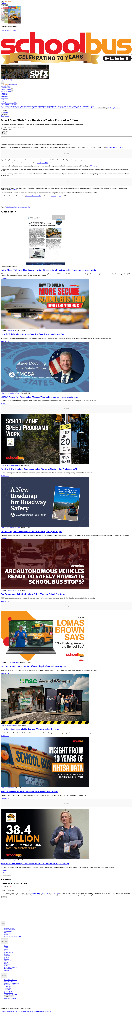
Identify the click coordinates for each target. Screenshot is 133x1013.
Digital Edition (11, 30)
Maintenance (4, 93)
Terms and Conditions (92, 108)
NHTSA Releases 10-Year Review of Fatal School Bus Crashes (29, 791)
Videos (14, 106)
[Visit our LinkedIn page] (3, 880)
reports (93, 166)
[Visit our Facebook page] (2, 880)
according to (42, 163)
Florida (7, 207)
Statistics (42, 106)
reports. (114, 147)
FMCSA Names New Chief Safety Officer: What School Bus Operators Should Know (40, 397)
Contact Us (59, 108)
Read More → (5, 278)
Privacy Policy (81, 108)
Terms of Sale (21, 1011)
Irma (60, 196)
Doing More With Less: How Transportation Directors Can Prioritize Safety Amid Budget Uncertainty (48, 270)
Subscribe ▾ (4, 5)
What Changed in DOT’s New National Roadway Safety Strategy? (31, 531)
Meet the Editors (17, 108)
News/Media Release (13, 465)
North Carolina (18, 207)
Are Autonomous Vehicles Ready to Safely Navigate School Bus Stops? (33, 594)
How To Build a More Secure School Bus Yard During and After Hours (33, 334)
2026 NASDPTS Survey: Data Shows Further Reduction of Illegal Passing (35, 863)
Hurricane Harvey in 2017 (33, 196)
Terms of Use (13, 1011)
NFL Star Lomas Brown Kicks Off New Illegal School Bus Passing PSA (33, 666)
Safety (2, 99)
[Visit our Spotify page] (11, 880)
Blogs (10, 106)
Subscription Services (7, 108)
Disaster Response (6, 89)
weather (24, 207)
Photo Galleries (20, 106)
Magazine (32, 106)
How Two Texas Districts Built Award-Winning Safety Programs (30, 729)
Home (2, 116)
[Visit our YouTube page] (7, 880)
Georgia (11, 207)
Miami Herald (14, 189)
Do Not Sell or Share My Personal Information (38, 1011)
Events (54, 106)
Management (4, 96)
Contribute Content (42, 108)
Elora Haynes (10, 330)
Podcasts (37, 106)
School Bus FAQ (72, 108)
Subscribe (3, 30)
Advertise (64, 108)
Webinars (59, 106)
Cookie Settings (103, 108)
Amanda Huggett (11, 725)
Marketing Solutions (114, 108)
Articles (17, 1)
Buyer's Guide (90, 106)
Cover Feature (8, 1)
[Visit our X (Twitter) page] (5, 880)
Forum (63, 106)
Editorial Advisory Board (29, 108)
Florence (53, 196)
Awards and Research (71, 106)
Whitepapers (48, 106)
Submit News (52, 108)
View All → (4, 872)
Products (27, 106)
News (13, 1)
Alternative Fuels (5, 86)
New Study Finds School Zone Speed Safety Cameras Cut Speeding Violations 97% (39, 469)
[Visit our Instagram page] (9, 880)
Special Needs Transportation (9, 103)
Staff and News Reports (13, 393)
